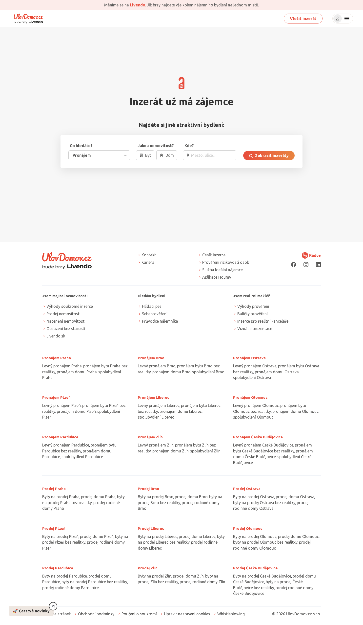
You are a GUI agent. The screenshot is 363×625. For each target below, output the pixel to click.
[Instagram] (305, 264)
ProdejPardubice (57, 568)
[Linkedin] (318, 264)
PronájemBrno (151, 358)
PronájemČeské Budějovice (258, 437)
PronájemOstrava (249, 358)
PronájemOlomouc (250, 397)
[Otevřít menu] (346, 18)
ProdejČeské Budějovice (255, 568)
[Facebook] (293, 264)
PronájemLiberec (153, 397)
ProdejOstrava (247, 489)
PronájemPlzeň (56, 397)
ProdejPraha (54, 489)
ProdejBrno (148, 489)
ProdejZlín (148, 568)
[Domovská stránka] (28, 18)
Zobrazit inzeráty (271, 155)
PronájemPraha (56, 358)
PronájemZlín (150, 437)
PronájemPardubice (60, 437)
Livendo (137, 5)
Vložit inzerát (303, 18)
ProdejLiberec (151, 528)
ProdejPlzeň (53, 528)
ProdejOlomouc (247, 528)
